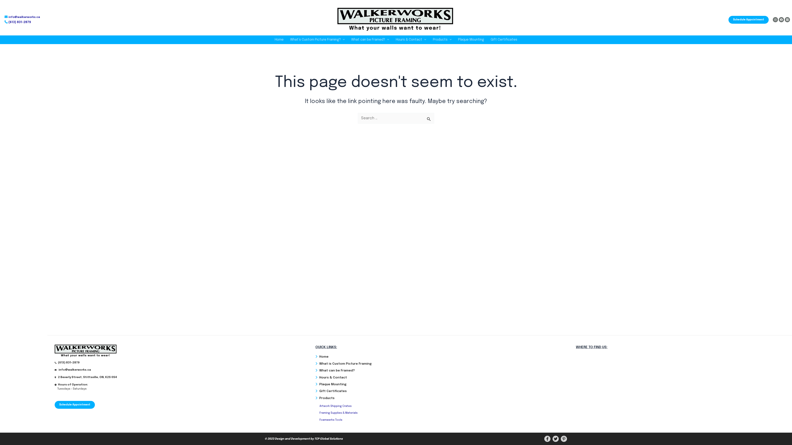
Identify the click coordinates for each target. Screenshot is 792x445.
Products (440, 39)
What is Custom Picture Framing (345, 363)
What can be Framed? (368, 39)
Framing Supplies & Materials (338, 413)
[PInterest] (564, 439)
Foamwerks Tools (330, 420)
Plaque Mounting (471, 39)
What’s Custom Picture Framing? (315, 39)
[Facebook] (781, 19)
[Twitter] (556, 439)
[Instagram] (775, 19)
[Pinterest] (787, 19)
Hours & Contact (409, 39)
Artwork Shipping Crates (335, 406)
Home (279, 39)
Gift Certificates (504, 39)
